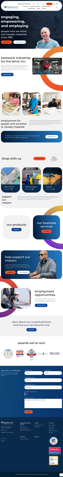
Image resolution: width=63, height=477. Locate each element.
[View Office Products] (10, 180)
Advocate (52, 428)
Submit (28, 411)
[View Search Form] (57, 7)
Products (23, 426)
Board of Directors (54, 430)
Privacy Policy (44, 474)
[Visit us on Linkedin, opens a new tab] (57, 4)
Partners (44, 8)
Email (27, 393)
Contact (42, 3)
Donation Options (25, 438)
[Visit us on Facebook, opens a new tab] (54, 4)
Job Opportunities (39, 425)
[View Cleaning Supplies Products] (31, 180)
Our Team (53, 426)
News (34, 3)
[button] (34, 36)
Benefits (37, 426)
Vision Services (31, 8)
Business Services (25, 428)
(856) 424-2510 (4, 430)
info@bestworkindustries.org (7, 432)
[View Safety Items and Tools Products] (52, 180)
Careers (38, 3)
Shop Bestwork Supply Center (24, 3)
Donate (49, 3)
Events (38, 8)
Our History (53, 425)
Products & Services (35, 6)
